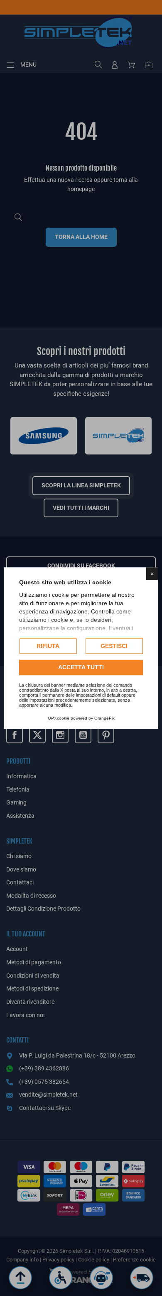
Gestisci (114, 646)
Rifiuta (48, 646)
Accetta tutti (81, 667)
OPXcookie (58, 718)
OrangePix (104, 718)
